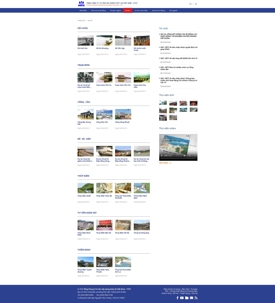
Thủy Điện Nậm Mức (140, 197)
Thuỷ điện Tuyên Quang (85, 271)
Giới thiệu (83, 10)
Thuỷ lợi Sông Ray (141, 233)
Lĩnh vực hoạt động (98, 10)
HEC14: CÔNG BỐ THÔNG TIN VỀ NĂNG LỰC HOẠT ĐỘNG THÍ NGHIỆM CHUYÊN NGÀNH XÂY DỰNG (178, 36)
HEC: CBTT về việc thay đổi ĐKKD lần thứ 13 (178, 58)
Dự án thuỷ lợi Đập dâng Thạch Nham (122, 160)
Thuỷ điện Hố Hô (122, 233)
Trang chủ (81, 20)
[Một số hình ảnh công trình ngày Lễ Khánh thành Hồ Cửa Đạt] (173, 117)
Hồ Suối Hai (82, 48)
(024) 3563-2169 (106, 295)
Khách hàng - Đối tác (170, 293)
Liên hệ (194, 293)
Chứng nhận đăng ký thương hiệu (183, 291)
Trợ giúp (194, 289)
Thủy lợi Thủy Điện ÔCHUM (123, 197)
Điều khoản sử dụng (172, 289)
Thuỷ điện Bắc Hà (103, 233)
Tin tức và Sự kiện (140, 10)
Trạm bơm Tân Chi (123, 85)
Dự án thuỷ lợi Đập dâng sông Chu (102, 160)
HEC (79, 2)
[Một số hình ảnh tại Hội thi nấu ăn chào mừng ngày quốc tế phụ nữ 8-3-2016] (183, 103)
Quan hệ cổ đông (158, 10)
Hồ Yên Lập (120, 48)
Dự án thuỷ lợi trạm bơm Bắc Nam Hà (84, 86)
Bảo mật (185, 289)
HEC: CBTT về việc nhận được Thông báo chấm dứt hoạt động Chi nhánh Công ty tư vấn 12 (178, 80)
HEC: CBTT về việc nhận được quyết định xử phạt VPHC (178, 48)
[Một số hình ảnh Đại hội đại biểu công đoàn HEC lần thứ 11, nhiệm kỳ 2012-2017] (193, 103)
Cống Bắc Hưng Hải (84, 123)
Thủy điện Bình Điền (84, 234)
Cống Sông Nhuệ (122, 122)
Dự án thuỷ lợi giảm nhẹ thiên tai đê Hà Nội (86, 160)
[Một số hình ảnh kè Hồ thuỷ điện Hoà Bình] (183, 110)
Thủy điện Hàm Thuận (102, 271)
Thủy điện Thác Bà (104, 196)
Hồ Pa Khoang (102, 48)
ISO (166, 291)
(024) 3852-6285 (87, 295)
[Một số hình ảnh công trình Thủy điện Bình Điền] (173, 110)
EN (190, 4)
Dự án (127, 10)
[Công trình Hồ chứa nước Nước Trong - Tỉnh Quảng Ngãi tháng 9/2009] (163, 118)
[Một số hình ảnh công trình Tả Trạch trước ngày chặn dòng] (163, 110)
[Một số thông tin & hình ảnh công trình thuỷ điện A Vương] (193, 110)
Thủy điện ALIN (84, 196)
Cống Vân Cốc (102, 122)
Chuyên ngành (115, 10)
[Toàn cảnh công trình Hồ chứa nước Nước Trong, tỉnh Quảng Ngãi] (163, 103)
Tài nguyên (173, 10)
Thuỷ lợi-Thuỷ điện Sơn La (123, 271)
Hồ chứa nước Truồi (140, 49)
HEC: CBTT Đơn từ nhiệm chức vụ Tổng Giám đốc (176, 68)
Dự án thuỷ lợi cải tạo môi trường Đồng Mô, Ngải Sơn (141, 160)
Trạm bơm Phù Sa (103, 85)
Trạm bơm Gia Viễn (140, 86)
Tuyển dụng (185, 293)
